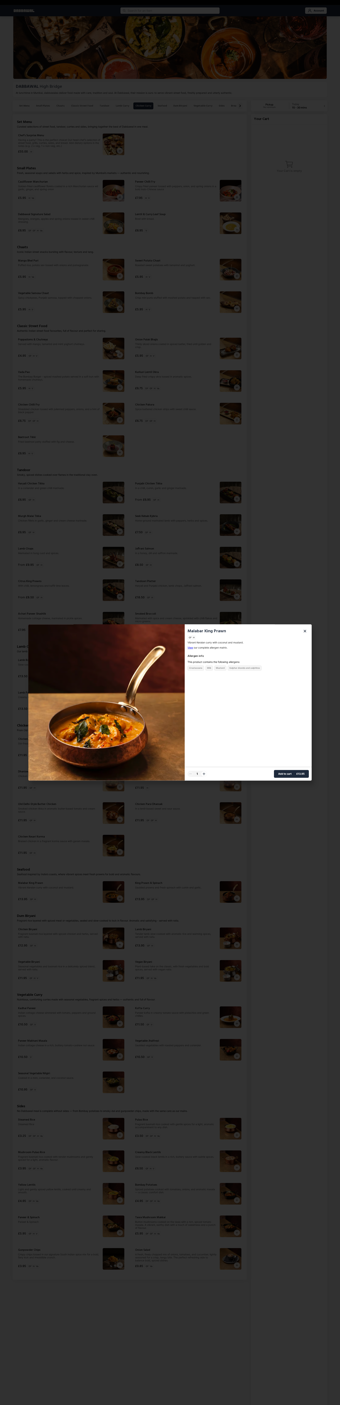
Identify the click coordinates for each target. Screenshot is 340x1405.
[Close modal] (304, 631)
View (190, 647)
